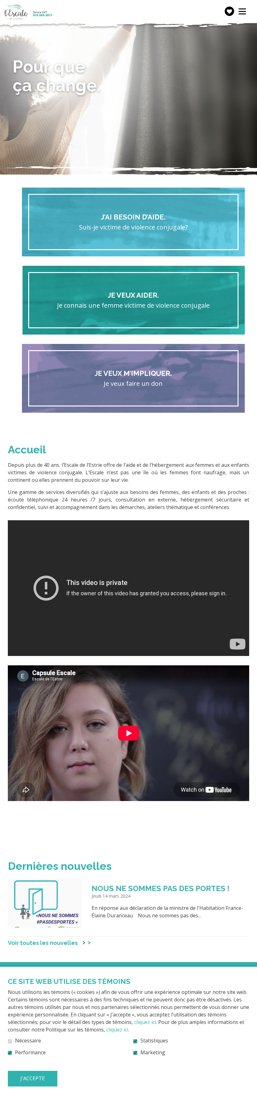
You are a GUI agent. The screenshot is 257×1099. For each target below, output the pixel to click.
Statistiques (154, 1041)
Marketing (152, 1053)
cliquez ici (145, 1022)
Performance (30, 1053)
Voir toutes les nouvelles (43, 943)
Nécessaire (28, 1041)
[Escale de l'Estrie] (28, 11)
